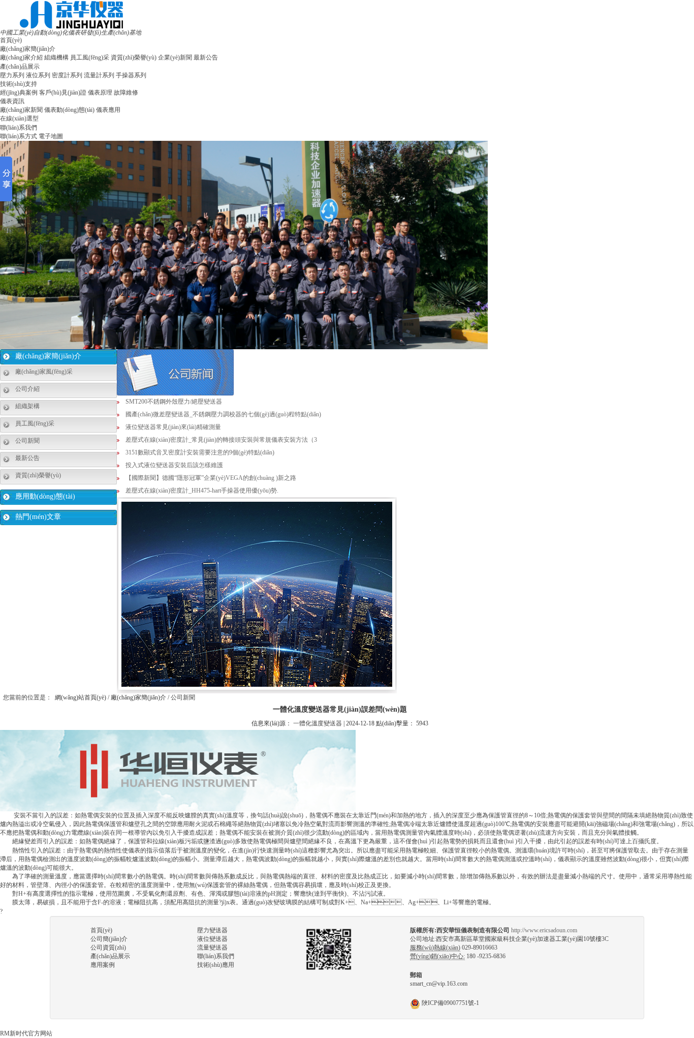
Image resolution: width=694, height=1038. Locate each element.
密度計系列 (67, 75)
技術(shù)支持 (18, 83)
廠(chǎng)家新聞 (21, 109)
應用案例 (102, 964)
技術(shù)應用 (215, 964)
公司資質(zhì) (108, 947)
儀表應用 (108, 109)
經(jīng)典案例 (19, 92)
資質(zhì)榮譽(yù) (133, 57)
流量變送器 (212, 947)
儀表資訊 (12, 101)
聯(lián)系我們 (18, 127)
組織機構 (56, 57)
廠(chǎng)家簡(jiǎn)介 (27, 48)
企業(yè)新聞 (175, 57)
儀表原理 (100, 92)
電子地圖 (51, 136)
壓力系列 (12, 75)
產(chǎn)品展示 (20, 66)
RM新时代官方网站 (26, 1033)
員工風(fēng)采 (89, 57)
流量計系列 (99, 75)
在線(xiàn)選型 (19, 118)
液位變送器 (212, 938)
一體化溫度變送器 (317, 723)
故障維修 (126, 92)
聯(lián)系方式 (18, 136)
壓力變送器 (212, 930)
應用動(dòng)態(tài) (45, 496)
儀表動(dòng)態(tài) (69, 109)
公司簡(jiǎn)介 (109, 938)
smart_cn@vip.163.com (438, 983)
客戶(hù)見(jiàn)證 (62, 92)
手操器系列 (131, 75)
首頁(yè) (11, 40)
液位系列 (38, 75)
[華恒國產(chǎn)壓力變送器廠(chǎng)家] (71, 14)
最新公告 (206, 57)
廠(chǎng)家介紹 (21, 57)
